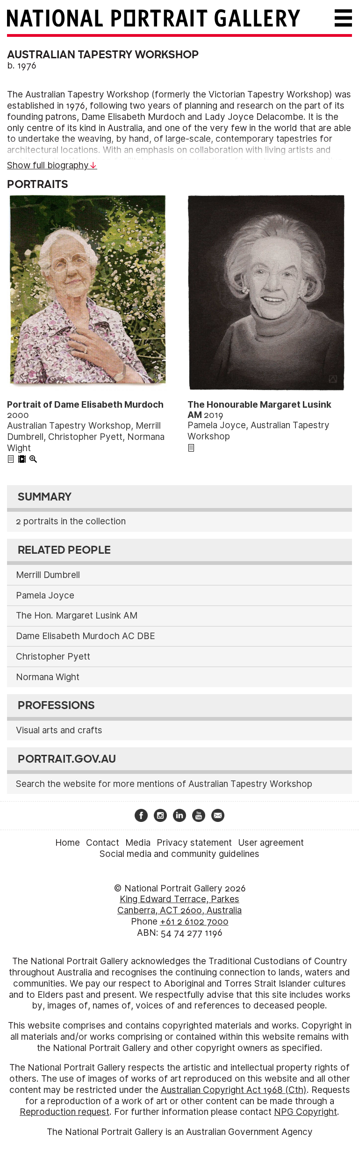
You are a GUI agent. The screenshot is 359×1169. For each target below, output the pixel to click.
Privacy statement (194, 842)
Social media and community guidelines (179, 854)
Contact (102, 842)
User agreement (271, 842)
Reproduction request (64, 1111)
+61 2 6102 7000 (194, 921)
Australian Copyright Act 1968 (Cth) (234, 1090)
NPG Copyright (305, 1111)
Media (138, 842)
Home (67, 842)
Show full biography (48, 165)
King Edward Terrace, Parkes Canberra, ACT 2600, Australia (179, 905)
